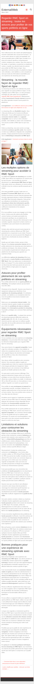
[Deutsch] (17, 5)
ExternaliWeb (10, 9)
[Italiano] (19, 5)
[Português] (22, 5)
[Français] (10, 5)
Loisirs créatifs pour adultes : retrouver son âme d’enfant (16, 668)
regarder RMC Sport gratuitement (11, 96)
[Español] (15, 5)
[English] (12, 5)
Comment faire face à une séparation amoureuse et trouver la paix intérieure (13, 662)
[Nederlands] (24, 5)
